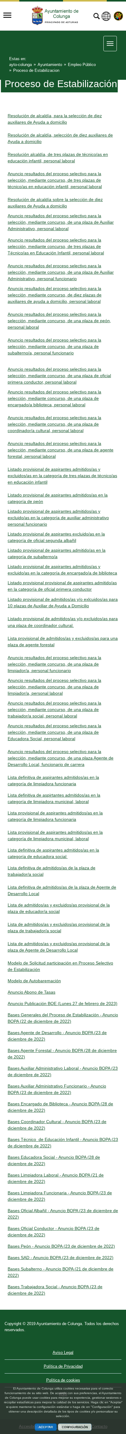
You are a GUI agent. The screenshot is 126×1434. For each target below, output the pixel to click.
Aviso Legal (63, 1352)
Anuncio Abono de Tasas (31, 992)
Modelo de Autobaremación (34, 980)
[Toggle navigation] (7, 15)
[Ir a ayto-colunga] (55, 15)
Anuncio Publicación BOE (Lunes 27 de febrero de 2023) (62, 1003)
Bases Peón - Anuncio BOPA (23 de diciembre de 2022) (61, 1246)
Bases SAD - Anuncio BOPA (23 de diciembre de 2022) (60, 1257)
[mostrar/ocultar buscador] (96, 17)
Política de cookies (63, 1380)
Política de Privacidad (63, 1366)
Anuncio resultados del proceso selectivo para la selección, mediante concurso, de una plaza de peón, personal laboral (59, 321)
